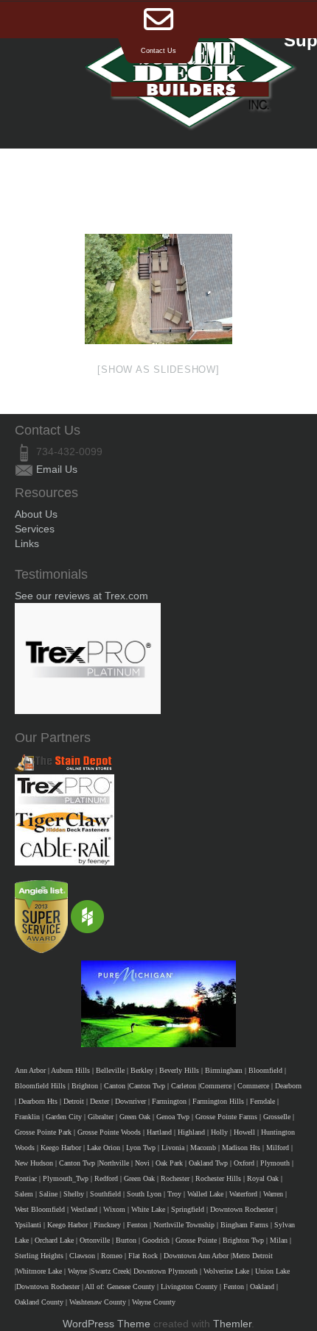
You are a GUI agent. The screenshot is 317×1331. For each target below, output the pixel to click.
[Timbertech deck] (158, 289)
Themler (232, 1324)
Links (27, 543)
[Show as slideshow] (158, 369)
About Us (36, 514)
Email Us (56, 469)
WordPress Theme (106, 1324)
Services (35, 529)
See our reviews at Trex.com (81, 596)
